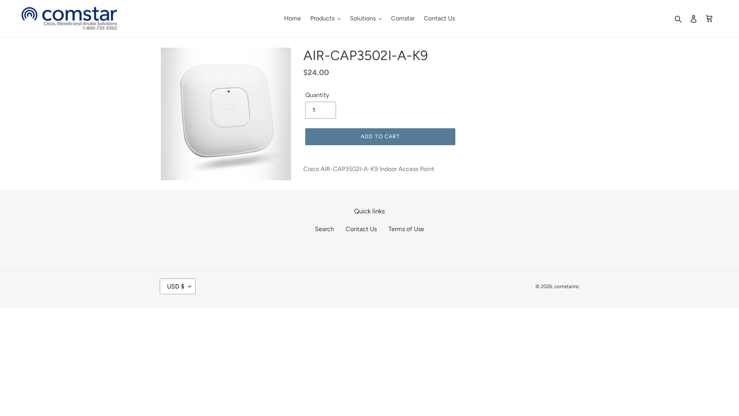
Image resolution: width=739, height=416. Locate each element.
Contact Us (361, 229)
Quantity (317, 95)
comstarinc (566, 286)
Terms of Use (406, 229)
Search (324, 229)
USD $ (175, 286)
